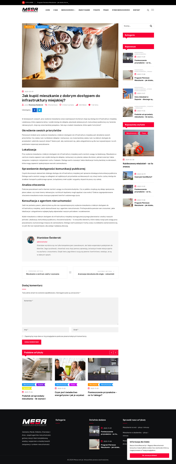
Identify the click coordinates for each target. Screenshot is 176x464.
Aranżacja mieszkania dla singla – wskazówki (96, 274)
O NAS (55, 10)
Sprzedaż (138, 108)
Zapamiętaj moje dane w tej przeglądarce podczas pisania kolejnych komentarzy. (56, 336)
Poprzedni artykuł (36, 271)
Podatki (150, 106)
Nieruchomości (140, 54)
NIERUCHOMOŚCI (67, 10)
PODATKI (96, 10)
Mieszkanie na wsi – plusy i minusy (136, 427)
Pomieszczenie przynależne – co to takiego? (142, 62)
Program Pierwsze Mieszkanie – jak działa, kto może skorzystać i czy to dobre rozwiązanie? (66, 2)
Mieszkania (139, 52)
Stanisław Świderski (36, 105)
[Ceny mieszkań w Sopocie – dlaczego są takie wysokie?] (128, 94)
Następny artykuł (105, 271)
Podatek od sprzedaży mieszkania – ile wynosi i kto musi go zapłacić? (144, 116)
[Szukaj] (148, 10)
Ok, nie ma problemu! (149, 455)
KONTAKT (136, 10)
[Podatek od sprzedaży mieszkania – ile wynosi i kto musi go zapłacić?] (128, 112)
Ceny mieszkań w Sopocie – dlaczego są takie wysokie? (143, 99)
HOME (48, 10)
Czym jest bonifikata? (143, 177)
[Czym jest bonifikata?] (128, 175)
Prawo (149, 71)
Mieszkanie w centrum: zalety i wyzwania (42, 274)
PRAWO (106, 10)
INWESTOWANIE (84, 10)
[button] (111, 352)
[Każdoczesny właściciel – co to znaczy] (138, 143)
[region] (149, 449)
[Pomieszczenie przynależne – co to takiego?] (128, 58)
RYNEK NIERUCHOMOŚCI (121, 10)
